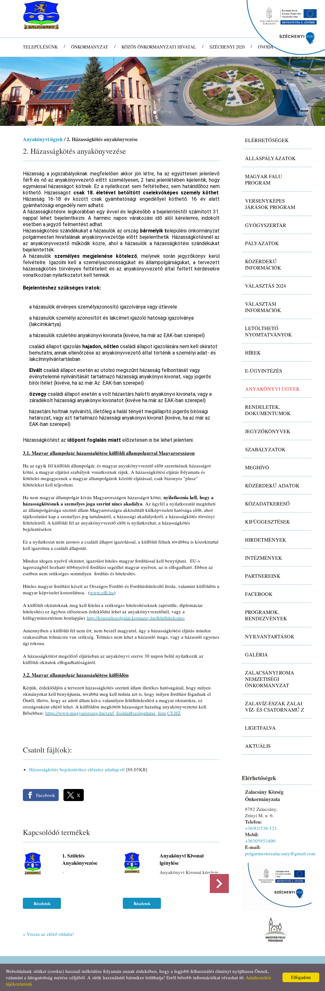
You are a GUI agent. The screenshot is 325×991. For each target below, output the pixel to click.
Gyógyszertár (265, 225)
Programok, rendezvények (266, 615)
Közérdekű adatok (272, 485)
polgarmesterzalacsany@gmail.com (280, 853)
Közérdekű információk (263, 264)
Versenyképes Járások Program (270, 203)
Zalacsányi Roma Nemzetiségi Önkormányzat (269, 678)
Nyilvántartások (270, 636)
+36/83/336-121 (261, 828)
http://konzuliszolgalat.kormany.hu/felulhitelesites (136, 618)
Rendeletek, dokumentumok (268, 409)
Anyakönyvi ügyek (43, 139)
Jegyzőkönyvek (267, 431)
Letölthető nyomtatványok (268, 331)
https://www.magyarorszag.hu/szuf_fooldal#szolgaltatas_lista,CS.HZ (113, 713)
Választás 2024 (265, 285)
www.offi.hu (102, 592)
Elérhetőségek (267, 140)
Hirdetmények (265, 539)
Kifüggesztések (267, 521)
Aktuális (258, 745)
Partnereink (263, 575)
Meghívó (257, 467)
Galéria (256, 654)
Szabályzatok (265, 449)
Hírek (253, 352)
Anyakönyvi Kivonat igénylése (182, 859)
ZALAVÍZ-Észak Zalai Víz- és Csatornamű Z (274, 706)
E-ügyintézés (263, 370)
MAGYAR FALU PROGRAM (263, 179)
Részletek (42, 903)
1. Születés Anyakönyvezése (79, 859)
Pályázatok (262, 243)
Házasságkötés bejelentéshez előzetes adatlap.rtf (77, 769)
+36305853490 (260, 841)
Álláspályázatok (270, 158)
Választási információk (263, 306)
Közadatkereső (267, 503)
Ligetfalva (260, 727)
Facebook (259, 593)
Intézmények (263, 557)
